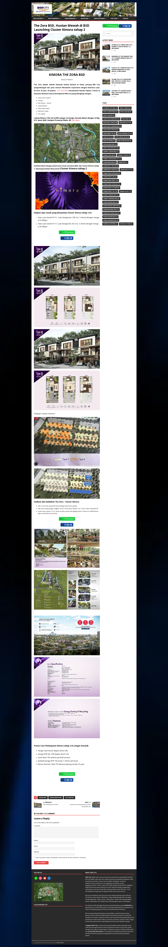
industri (93, 883)
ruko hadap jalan (122, 137)
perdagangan (108, 883)
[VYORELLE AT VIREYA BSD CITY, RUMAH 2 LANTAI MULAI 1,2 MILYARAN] (106, 49)
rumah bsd (122, 162)
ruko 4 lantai (108, 115)
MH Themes (60, 942)
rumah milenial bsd (111, 209)
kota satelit (104, 879)
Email (36, 846)
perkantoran (100, 883)
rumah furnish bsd (110, 195)
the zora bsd (69, 797)
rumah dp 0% (125, 191)
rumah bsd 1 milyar (110, 166)
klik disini (76, 120)
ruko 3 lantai (125, 108)
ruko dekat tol (109, 133)
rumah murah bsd (110, 217)
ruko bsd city (125, 122)
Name (36, 840)
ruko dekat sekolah (111, 130)
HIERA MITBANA (99, 18)
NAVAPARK (84, 18)
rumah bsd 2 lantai (110, 170)
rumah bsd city (126, 170)
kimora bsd (42, 797)
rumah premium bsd (110, 220)
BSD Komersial (53, 18)
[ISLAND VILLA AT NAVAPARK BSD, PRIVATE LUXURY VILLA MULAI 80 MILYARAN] (106, 83)
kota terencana (106, 877)
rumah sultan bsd (110, 224)
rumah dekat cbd (109, 177)
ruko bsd (126, 119)
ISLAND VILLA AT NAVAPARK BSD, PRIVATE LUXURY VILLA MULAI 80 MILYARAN (121, 81)
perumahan (93, 885)
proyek (100, 895)
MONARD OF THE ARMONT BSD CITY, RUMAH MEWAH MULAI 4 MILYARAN (122, 58)
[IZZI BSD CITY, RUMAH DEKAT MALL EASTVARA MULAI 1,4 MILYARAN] (106, 95)
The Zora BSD (62, 91)
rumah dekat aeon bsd (111, 173)
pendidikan (116, 883)
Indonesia (116, 877)
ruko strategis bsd (111, 148)
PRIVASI (125, 18)
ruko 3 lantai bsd (110, 112)
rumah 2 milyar (109, 155)
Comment (37, 826)
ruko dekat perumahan (112, 126)
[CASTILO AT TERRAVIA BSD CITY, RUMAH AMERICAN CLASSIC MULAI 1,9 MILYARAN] (106, 72)
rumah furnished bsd (111, 198)
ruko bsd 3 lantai (110, 122)
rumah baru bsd (109, 162)
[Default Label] (36, 878)
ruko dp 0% (108, 137)
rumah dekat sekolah (111, 184)
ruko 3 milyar (125, 112)
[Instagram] (40, 878)
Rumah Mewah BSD (56, 797)
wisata (122, 883)
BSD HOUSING (38, 18)
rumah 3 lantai (124, 155)
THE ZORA (113, 18)
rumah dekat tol (110, 191)
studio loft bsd (126, 224)
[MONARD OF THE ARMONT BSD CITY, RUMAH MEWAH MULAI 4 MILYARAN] (106, 60)
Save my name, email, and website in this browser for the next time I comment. (61, 857)
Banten (131, 877)
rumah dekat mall (110, 180)
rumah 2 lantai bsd (111, 151)
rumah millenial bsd (111, 213)
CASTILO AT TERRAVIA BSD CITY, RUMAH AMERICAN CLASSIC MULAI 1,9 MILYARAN (123, 69)
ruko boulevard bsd (111, 119)
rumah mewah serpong (111, 206)
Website (36, 852)
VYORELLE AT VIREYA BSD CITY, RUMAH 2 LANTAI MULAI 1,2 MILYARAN (122, 46)
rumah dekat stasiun (111, 188)
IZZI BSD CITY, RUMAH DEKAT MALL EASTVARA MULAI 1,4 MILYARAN (121, 92)
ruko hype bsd (109, 141)
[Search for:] (118, 33)
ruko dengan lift (125, 133)
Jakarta (113, 879)
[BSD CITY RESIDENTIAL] (83, 15)
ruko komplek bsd (124, 141)
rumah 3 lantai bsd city (112, 159)
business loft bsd (110, 108)
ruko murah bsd (110, 144)
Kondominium (70, 18)
